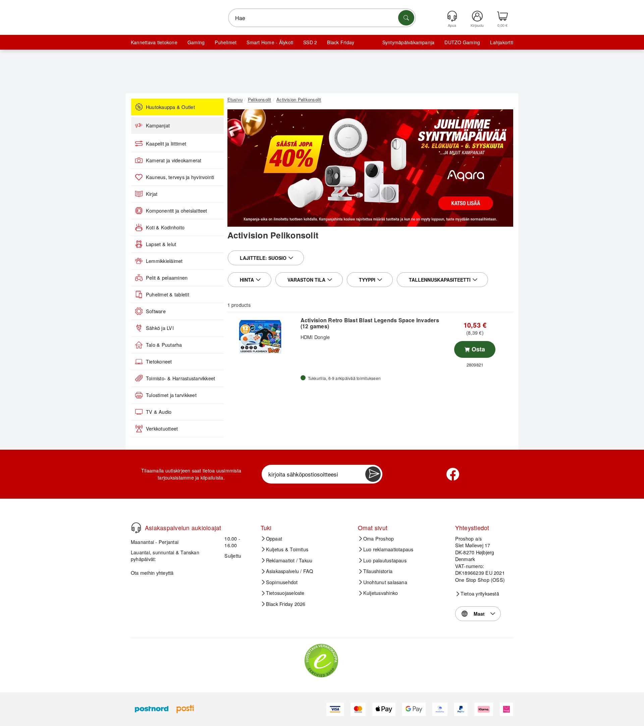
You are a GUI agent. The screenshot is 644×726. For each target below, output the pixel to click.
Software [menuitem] (156, 311)
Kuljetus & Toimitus (287, 549)
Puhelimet (225, 42)
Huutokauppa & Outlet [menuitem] (170, 107)
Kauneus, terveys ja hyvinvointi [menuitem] (180, 177)
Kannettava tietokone (154, 42)
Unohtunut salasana (385, 582)
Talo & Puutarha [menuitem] (164, 344)
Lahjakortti (501, 42)
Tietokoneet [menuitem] (159, 361)
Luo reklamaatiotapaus (388, 549)
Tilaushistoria (377, 571)
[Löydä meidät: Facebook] (452, 474)
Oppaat (274, 538)
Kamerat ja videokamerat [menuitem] (174, 160)
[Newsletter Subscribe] (373, 474)
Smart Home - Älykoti (270, 42)
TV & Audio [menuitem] (158, 411)
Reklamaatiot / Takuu (289, 560)
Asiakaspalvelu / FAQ (289, 571)
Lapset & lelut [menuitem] (161, 244)
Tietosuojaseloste (285, 593)
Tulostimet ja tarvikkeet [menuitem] (171, 395)
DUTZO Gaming (462, 42)
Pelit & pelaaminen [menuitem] (166, 277)
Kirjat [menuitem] (151, 193)
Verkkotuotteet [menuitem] (162, 428)
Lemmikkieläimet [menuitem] (164, 261)
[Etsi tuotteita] (406, 17)
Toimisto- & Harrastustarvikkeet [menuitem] (180, 378)
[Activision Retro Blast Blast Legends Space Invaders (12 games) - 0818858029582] (263, 335)
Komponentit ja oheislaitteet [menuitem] (176, 210)
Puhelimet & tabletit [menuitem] (167, 294)
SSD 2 (310, 42)
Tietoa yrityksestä (480, 593)
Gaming (196, 42)
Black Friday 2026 (286, 604)
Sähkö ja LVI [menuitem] (160, 328)
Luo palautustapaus (385, 560)
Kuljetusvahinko (380, 593)
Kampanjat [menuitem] (158, 125)
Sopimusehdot (282, 582)
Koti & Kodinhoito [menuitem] (165, 227)
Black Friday (340, 42)
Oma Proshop (378, 538)
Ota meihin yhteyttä (152, 572)
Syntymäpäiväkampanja (408, 42)
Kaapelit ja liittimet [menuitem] (166, 143)
